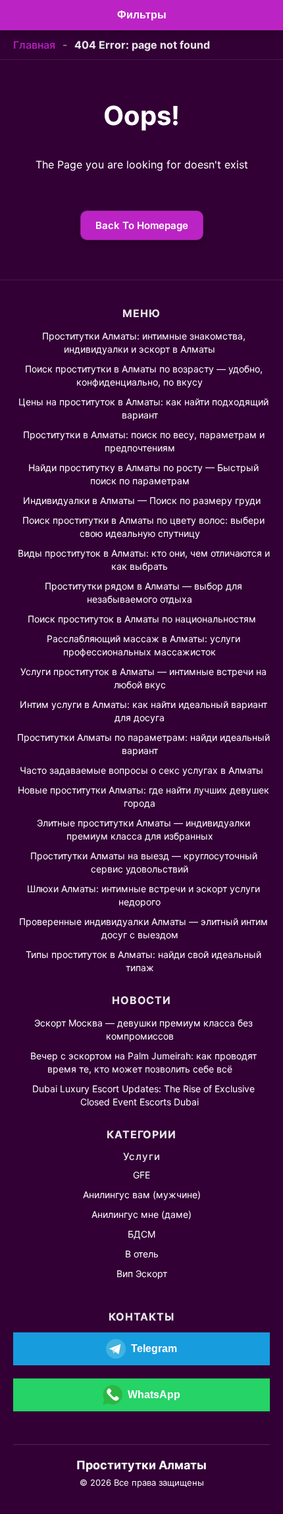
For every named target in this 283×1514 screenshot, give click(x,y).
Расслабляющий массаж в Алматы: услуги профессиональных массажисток (143, 645)
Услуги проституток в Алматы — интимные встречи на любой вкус (143, 678)
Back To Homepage (141, 225)
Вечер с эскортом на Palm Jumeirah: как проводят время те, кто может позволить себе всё (143, 1062)
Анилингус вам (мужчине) (142, 1194)
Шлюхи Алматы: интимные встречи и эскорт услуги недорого (143, 895)
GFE (141, 1174)
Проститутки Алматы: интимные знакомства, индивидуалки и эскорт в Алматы (143, 342)
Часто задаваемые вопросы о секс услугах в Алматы (141, 770)
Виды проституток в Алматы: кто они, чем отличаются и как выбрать (144, 559)
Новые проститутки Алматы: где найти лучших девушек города (143, 796)
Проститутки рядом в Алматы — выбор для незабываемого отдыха (143, 592)
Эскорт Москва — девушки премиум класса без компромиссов (143, 1029)
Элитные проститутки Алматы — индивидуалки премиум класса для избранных (143, 829)
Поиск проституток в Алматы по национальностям (142, 618)
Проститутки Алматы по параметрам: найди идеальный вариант (143, 744)
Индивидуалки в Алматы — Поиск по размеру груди (142, 500)
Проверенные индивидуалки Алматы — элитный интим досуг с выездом (143, 928)
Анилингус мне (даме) (141, 1214)
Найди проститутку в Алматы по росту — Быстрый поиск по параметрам (143, 474)
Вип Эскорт (141, 1273)
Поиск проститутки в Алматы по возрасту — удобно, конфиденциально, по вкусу (144, 375)
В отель (142, 1253)
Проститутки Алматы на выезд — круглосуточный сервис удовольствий (143, 862)
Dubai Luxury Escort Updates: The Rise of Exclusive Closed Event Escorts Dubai (143, 1095)
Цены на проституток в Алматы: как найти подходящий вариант (143, 408)
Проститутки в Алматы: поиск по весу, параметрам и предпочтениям (144, 441)
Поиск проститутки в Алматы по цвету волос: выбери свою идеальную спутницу (143, 527)
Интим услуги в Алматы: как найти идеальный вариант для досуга (143, 711)
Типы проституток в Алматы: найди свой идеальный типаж (143, 961)
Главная (34, 44)
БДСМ (141, 1234)
